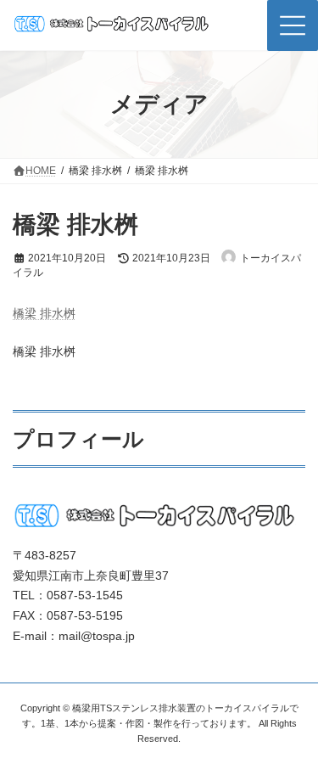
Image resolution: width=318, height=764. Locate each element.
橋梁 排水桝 (44, 313)
